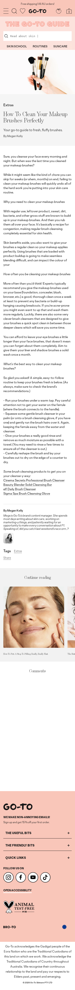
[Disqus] (37, 732)
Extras (8, 105)
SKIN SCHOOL (17, 46)
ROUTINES (40, 46)
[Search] (14, 11)
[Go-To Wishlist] (22, 11)
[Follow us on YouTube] (33, 877)
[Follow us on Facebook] (20, 877)
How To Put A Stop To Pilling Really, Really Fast (25, 653)
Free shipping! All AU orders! (37, 4)
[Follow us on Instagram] (8, 877)
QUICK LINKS (15, 857)
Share (7, 557)
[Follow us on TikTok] (45, 877)
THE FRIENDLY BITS (20, 845)
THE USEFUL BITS (18, 833)
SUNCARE (60, 46)
